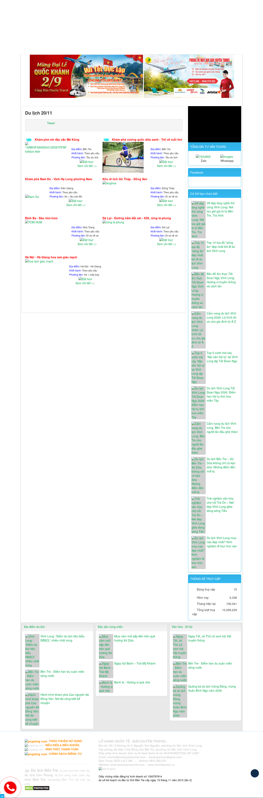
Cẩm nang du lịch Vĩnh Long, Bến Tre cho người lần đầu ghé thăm (222, 427)
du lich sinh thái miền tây (75, 770)
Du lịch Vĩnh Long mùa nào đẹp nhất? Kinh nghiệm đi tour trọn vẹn (222, 542)
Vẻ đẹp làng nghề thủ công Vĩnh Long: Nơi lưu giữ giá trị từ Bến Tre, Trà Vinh (221, 209)
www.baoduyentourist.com (127, 765)
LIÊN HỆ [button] (163, 44)
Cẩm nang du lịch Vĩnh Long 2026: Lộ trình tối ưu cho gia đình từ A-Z (221, 317)
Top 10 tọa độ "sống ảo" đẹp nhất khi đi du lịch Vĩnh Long (221, 246)
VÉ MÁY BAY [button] (120, 44)
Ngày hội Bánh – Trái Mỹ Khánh (135, 663)
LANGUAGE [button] (183, 44)
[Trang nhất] (26, 44)
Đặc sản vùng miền (110, 627)
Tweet (51, 123)
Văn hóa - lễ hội (182, 627)
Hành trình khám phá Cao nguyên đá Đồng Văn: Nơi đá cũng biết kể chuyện (64, 698)
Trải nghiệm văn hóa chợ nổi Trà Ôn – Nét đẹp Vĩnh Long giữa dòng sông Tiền (220, 504)
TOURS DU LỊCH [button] (70, 44)
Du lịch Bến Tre (44, 770)
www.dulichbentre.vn (161, 765)
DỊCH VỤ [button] (96, 44)
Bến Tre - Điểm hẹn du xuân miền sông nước (62, 673)
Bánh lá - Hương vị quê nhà (132, 682)
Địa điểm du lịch (34, 627)
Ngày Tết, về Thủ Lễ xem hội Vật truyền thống (209, 638)
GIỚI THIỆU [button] (42, 44)
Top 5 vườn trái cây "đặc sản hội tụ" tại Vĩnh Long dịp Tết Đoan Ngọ (222, 357)
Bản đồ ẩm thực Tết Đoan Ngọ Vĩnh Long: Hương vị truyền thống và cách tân (221, 280)
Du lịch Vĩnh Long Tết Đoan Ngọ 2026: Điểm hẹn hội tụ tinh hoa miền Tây (221, 394)
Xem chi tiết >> (87, 166)
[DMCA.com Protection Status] (38, 788)
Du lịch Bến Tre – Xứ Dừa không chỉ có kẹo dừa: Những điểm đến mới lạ (221, 465)
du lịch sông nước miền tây (72, 775)
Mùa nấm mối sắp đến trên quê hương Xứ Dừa (134, 638)
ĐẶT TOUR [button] (144, 44)
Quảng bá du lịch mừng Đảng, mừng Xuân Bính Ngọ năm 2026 (212, 688)
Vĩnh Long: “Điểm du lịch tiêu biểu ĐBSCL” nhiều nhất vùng (62, 638)
